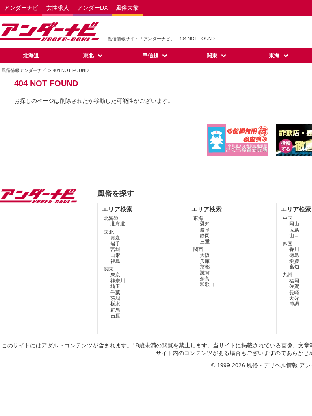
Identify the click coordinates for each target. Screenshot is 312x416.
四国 (287, 244)
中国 (287, 218)
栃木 (115, 304)
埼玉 (115, 286)
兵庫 (205, 261)
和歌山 (207, 284)
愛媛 (294, 261)
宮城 (115, 249)
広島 (294, 230)
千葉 (115, 292)
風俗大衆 (127, 7)
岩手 (115, 244)
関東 (212, 55)
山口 (294, 235)
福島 (115, 261)
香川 (294, 249)
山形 (115, 255)
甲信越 (150, 55)
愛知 (205, 224)
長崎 (294, 292)
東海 (274, 55)
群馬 (115, 310)
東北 (88, 55)
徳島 (294, 255)
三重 (205, 242)
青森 (115, 237)
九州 (287, 274)
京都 (205, 267)
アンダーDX (92, 7)
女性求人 (57, 7)
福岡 (294, 281)
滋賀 (205, 272)
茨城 (115, 298)
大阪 (205, 255)
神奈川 (117, 281)
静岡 (205, 235)
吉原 (115, 315)
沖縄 (294, 304)
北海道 (31, 55)
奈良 (205, 279)
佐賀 (294, 286)
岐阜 (205, 230)
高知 (294, 267)
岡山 (294, 224)
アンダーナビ (21, 7)
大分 (294, 298)
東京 (115, 274)
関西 (198, 249)
